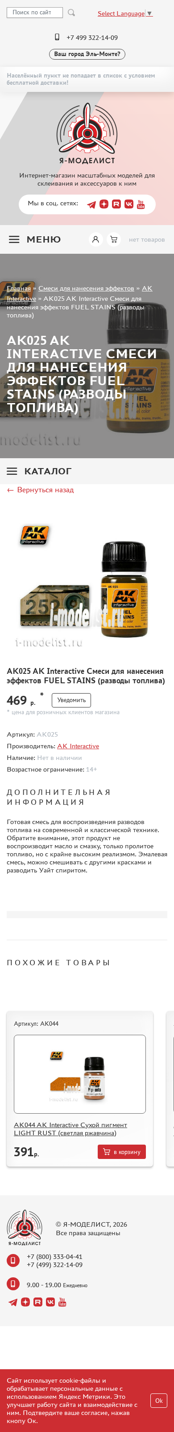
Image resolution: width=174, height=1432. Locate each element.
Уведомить (71, 700)
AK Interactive (78, 746)
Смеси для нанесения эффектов (86, 288)
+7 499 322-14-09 (92, 37)
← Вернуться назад (40, 489)
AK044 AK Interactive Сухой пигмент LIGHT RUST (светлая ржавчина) (70, 1129)
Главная (19, 288)
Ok (159, 1400)
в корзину (127, 1152)
